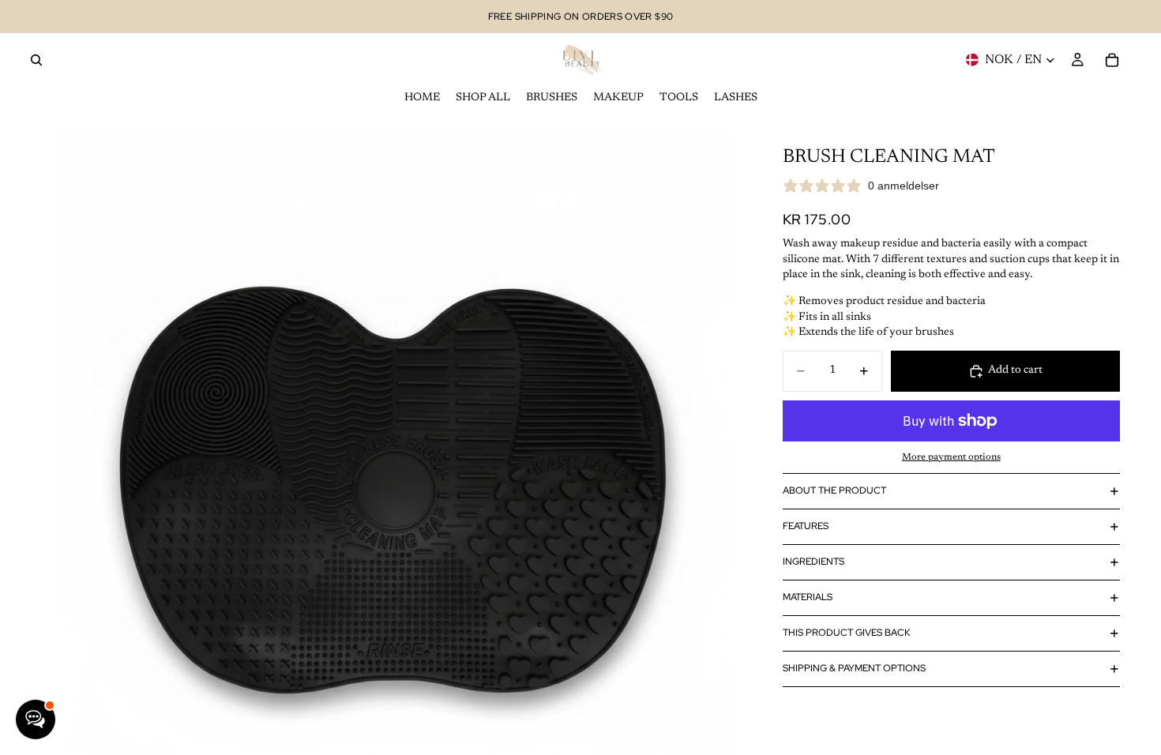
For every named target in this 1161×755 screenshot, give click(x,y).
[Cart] (1112, 60)
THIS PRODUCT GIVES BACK (847, 632)
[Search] (36, 60)
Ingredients (813, 561)
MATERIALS (807, 597)
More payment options (951, 457)
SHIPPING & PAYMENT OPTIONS (854, 668)
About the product (834, 490)
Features (805, 526)
